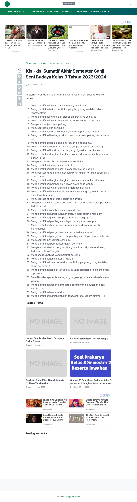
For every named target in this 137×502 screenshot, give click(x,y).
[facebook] (19, 76)
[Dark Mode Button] (130, 4)
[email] (19, 103)
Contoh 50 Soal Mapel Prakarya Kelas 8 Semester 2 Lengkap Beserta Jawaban (90, 381)
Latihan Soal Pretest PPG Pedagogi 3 (89, 338)
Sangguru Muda (73, 496)
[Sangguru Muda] (68, 4)
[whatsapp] (19, 87)
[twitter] (19, 81)
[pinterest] (19, 98)
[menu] (7, 4)
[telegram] (19, 92)
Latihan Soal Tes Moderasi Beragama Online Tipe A (45, 340)
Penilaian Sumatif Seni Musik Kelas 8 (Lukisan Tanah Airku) (45, 381)
